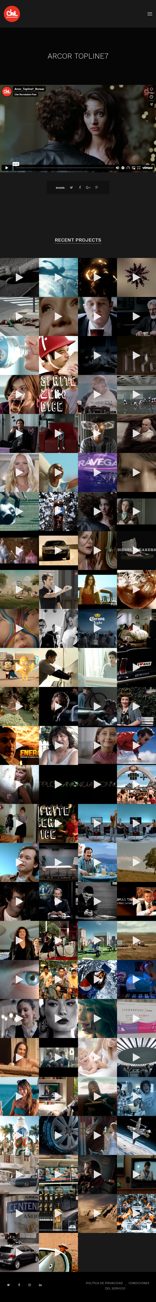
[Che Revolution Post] (12, 14)
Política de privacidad (104, 1283)
